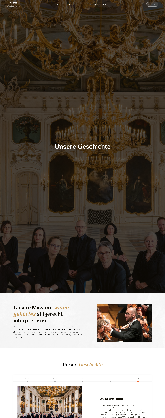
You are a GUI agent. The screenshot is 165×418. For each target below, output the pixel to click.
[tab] (27, 378)
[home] (12, 4)
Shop (104, 4)
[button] (58, 4)
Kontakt (114, 4)
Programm (70, 4)
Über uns (83, 4)
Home (58, 4)
